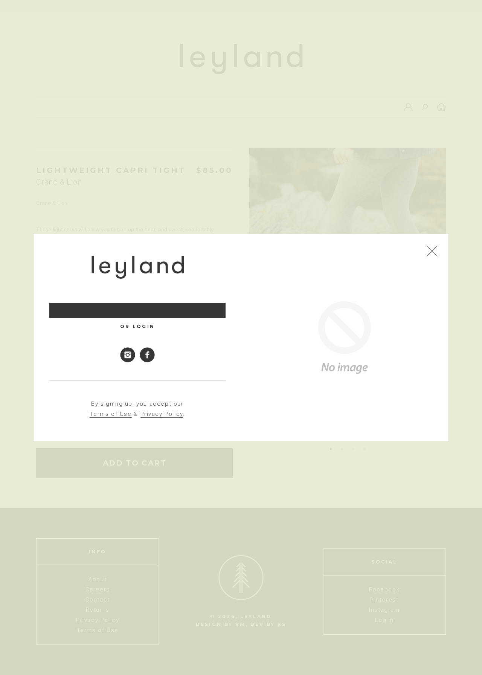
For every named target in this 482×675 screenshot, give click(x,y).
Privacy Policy (161, 414)
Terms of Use (110, 414)
